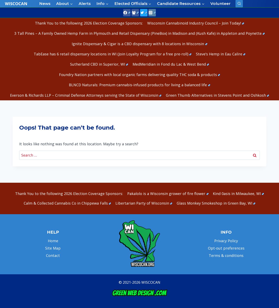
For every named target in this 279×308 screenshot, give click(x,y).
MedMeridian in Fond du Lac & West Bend (169, 64)
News (44, 3)
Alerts (85, 3)
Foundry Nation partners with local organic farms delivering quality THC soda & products (138, 74)
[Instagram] (152, 12)
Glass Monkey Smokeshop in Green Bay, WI (214, 203)
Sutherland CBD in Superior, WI (97, 64)
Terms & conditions (226, 255)
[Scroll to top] (269, 241)
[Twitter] (143, 12)
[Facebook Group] (135, 12)
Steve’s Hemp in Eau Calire (219, 54)
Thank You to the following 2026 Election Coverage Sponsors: (89, 23)
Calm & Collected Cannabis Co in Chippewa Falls (66, 203)
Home (53, 240)
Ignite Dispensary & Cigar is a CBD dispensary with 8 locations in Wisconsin (138, 43)
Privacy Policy (226, 240)
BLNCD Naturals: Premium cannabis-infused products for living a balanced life (138, 84)
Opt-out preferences (226, 248)
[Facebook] (127, 12)
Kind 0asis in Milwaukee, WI (237, 193)
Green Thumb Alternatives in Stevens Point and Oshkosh (216, 95)
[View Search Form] (239, 3)
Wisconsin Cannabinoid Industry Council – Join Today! (194, 23)
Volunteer (220, 3)
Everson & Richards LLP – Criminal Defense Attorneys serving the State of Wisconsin (84, 95)
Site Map (53, 248)
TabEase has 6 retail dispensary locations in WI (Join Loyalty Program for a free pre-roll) (111, 54)
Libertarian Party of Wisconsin (142, 203)
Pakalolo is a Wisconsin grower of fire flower (166, 193)
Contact (53, 255)
